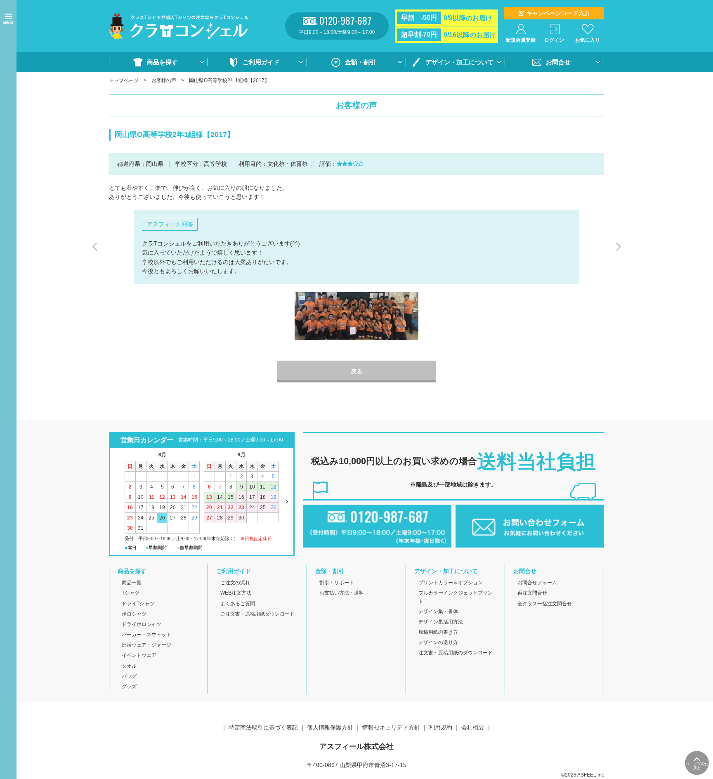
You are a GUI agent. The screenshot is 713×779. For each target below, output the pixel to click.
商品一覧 (132, 582)
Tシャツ (130, 593)
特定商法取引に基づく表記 (264, 727)
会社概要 (472, 727)
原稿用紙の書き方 (438, 632)
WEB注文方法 (235, 593)
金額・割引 (360, 62)
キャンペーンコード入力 (558, 13)
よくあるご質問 (237, 604)
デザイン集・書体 (438, 611)
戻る (356, 371)
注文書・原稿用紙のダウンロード (455, 653)
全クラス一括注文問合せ (544, 604)
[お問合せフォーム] (530, 543)
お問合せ (558, 62)
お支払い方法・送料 (341, 593)
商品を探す (162, 62)
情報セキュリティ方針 (391, 727)
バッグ (129, 676)
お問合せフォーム (537, 582)
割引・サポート (336, 582)
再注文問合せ (532, 593)
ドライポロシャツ (141, 624)
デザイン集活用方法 (440, 622)
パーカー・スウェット (146, 634)
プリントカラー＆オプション (450, 582)
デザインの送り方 (438, 642)
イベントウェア (139, 655)
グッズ (129, 686)
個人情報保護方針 (330, 727)
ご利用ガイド (261, 62)
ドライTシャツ (138, 604)
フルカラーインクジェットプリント (455, 597)
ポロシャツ (134, 614)
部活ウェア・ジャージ (146, 645)
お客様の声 (163, 80)
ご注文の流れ (235, 582)
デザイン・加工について (459, 62)
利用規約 (440, 727)
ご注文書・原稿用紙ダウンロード (257, 614)
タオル (129, 666)
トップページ (124, 80)
